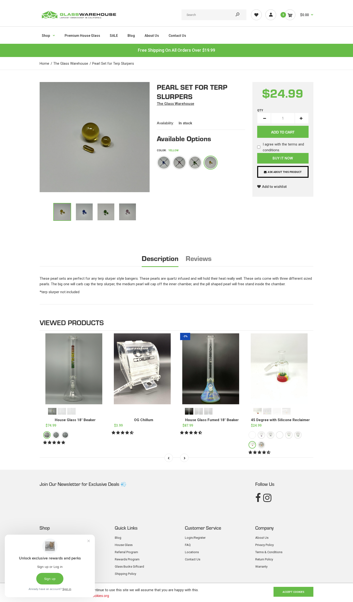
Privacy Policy (264, 545)
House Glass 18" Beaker (75, 420)
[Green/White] (288, 435)
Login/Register (195, 537)
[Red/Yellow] (261, 445)
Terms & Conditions (268, 552)
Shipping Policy (125, 574)
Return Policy (264, 559)
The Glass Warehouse (175, 103)
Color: (168, 150)
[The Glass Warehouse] (79, 20)
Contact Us (192, 559)
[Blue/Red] (252, 435)
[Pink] (179, 163)
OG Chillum (143, 420)
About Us (261, 537)
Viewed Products (72, 322)
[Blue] (164, 163)
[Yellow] (211, 163)
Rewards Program (127, 559)
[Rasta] (47, 435)
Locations (192, 552)
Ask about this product (285, 172)
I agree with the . (283, 147)
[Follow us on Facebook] (258, 498)
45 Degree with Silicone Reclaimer (280, 420)
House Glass (124, 545)
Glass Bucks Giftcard (129, 566)
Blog (118, 537)
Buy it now (283, 158)
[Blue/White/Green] (279, 435)
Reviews (199, 258)
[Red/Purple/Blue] (261, 435)
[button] (54, 443)
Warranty (261, 566)
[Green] (195, 163)
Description (160, 258)
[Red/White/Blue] (270, 435)
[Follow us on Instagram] (267, 498)
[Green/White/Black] (298, 435)
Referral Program (126, 552)
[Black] (56, 435)
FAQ (188, 545)
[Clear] (65, 435)
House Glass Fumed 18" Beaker (212, 420)
